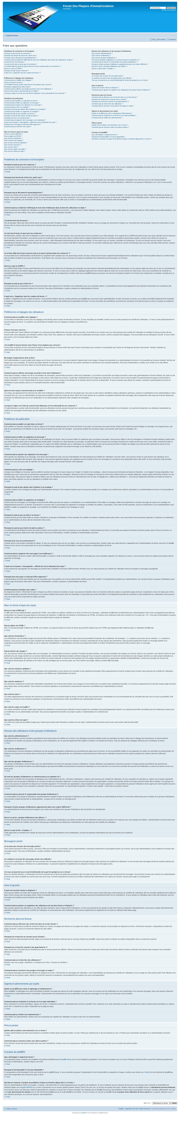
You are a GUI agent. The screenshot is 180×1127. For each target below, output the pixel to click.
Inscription (161, 39)
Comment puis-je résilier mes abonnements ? (107, 117)
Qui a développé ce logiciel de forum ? (105, 134)
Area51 (147, 1072)
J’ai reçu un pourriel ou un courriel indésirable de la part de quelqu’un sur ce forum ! (120, 80)
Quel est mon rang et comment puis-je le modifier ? (21, 91)
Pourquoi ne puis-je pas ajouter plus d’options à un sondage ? (25, 109)
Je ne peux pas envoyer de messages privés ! (107, 76)
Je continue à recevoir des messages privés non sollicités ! (112, 78)
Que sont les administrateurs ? (102, 53)
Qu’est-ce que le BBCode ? (13, 134)
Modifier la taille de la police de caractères (174, 35)
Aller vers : (147, 1103)
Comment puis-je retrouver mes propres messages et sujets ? (113, 106)
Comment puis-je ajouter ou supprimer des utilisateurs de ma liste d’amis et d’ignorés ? (121, 90)
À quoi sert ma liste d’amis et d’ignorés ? (105, 87)
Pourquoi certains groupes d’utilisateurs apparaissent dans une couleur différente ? (120, 64)
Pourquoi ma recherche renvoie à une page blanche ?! (110, 101)
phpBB (83, 1113)
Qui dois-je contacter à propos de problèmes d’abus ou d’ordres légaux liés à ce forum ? (122, 139)
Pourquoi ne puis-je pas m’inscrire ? (16, 70)
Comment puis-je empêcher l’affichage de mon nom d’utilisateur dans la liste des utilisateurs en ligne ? (38, 60)
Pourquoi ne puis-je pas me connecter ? (17, 53)
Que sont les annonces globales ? (15, 142)
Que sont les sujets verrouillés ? (15, 149)
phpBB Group (66, 1059)
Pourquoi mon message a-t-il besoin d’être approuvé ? (22, 124)
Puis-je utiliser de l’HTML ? (13, 136)
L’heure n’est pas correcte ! (13, 82)
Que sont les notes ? (11, 147)
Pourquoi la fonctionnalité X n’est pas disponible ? (108, 137)
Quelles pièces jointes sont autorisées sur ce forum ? (110, 125)
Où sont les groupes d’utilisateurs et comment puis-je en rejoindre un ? (116, 60)
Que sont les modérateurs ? (101, 55)
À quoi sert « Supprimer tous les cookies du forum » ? (22, 73)
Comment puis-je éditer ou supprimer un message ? (22, 103)
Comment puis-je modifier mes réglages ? (18, 80)
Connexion (172, 39)
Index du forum (12, 35)
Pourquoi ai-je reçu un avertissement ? (17, 118)
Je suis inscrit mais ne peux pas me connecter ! (20, 64)
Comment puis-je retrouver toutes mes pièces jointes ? (110, 127)
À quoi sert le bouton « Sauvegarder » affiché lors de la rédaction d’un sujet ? (30, 122)
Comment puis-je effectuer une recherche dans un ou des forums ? (115, 97)
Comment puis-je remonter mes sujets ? (18, 126)
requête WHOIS (26, 1087)
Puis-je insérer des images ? (14, 140)
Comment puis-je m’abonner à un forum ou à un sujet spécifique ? (114, 115)
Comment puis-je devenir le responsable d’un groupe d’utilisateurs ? (115, 62)
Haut (8, 172)
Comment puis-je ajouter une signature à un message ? (23, 105)
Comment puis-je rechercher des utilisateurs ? (107, 104)
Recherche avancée (169, 10)
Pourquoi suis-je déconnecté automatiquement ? (20, 58)
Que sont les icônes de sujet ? (14, 151)
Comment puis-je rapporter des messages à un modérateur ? (25, 120)
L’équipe (121, 1108)
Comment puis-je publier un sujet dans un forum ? (21, 101)
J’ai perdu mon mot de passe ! (14, 62)
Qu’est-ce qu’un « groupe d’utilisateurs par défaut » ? (110, 66)
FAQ (153, 39)
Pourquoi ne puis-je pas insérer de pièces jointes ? (21, 116)
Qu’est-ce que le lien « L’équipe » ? (103, 68)
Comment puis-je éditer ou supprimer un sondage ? (21, 111)
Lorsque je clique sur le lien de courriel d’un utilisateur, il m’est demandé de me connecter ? (35, 93)
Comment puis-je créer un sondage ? (17, 107)
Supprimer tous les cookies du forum (137, 1108)
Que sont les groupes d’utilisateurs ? (104, 58)
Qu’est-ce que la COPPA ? (13, 68)
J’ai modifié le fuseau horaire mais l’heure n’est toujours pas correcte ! (28, 84)
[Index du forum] (33, 17)
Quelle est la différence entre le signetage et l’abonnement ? (112, 113)
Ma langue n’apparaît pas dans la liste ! (17, 87)
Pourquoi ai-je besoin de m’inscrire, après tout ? (20, 55)
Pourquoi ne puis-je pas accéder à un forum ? (19, 113)
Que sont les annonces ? (12, 145)
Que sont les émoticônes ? (13, 138)
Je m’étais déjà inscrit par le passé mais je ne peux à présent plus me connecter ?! (32, 66)
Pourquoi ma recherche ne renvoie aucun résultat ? (109, 99)
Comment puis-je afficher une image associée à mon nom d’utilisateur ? (28, 89)
